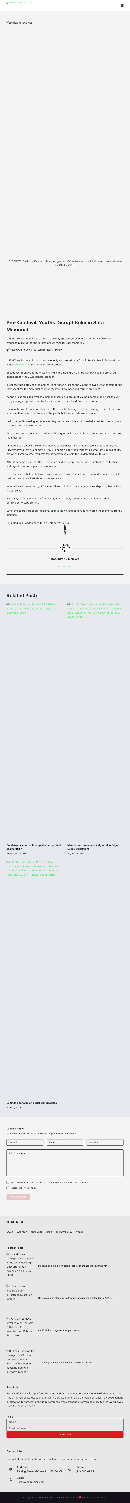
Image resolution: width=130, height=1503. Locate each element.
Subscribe (65, 1434)
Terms (79, 1232)
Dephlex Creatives (95, 1497)
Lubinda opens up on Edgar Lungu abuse (31, 1102)
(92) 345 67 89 (85, 1471)
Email (53, 1142)
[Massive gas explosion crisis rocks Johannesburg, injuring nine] (20, 1266)
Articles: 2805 (65, 566)
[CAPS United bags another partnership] (20, 1331)
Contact (22, 1232)
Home (49, 1232)
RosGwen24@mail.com (30, 1481)
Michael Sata (22, 364)
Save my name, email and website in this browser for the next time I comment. (49, 1182)
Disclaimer (36, 1232)
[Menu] (122, 5)
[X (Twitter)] (65, 528)
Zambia (58, 350)
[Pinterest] (65, 531)
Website (93, 1142)
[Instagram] (17, 1222)
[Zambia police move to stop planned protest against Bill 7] (34, 721)
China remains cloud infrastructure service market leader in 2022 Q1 (76, 1298)
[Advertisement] (65, 295)
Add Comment (18, 1153)
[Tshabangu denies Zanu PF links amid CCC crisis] (20, 1363)
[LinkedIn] (65, 533)
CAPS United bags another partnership (59, 1330)
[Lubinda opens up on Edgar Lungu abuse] (34, 979)
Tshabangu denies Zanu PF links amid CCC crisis (65, 1362)
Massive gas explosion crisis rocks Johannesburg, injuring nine (73, 1265)
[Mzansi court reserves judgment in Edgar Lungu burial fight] (95, 721)
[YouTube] (22, 1222)
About (9, 1232)
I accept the (23, 1188)
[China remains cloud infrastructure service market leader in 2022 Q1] (20, 1298)
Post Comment (18, 1196)
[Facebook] (65, 526)
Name (13, 1142)
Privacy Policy (29, 1188)
